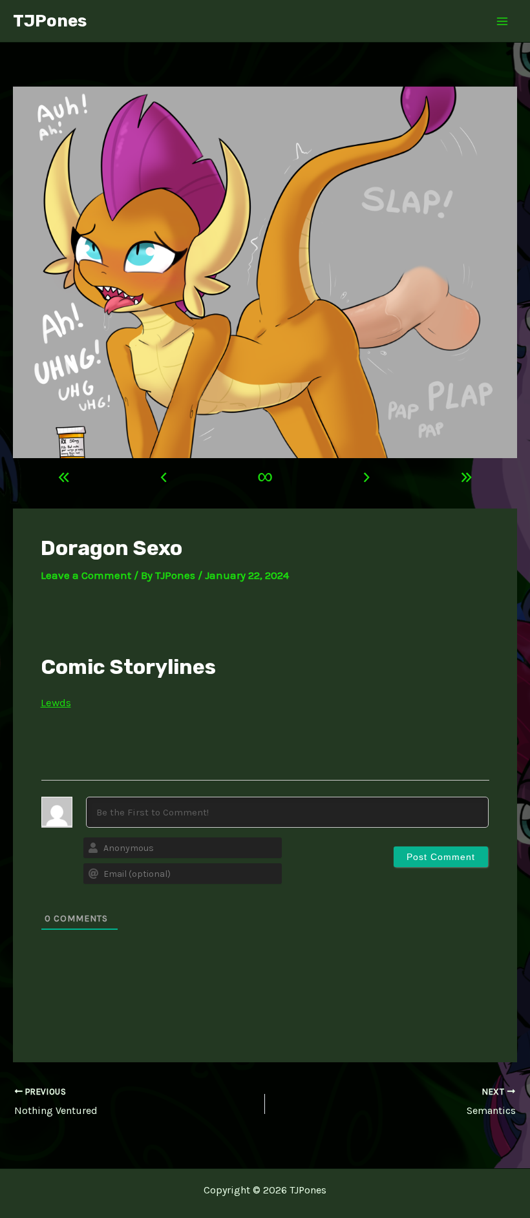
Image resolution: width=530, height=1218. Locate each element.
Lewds (56, 702)
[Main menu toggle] (503, 21)
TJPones (50, 21)
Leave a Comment (86, 575)
